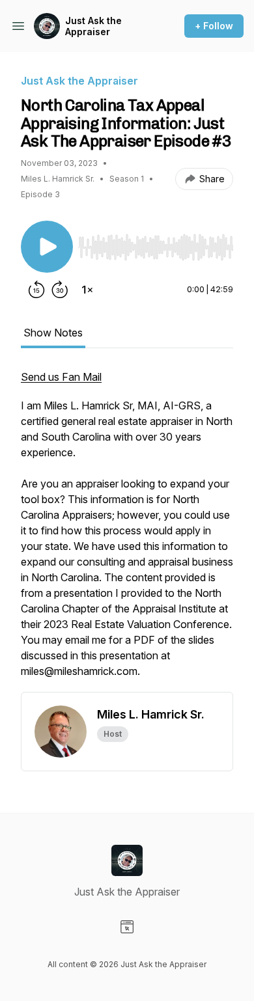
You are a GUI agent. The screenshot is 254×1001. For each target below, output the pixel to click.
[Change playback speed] (87, 290)
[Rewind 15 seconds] (36, 290)
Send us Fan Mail (61, 376)
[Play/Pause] (47, 247)
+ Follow (214, 25)
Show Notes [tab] (53, 332)
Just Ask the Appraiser (93, 26)
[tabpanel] (127, 530)
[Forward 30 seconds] (60, 290)
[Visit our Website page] (127, 926)
